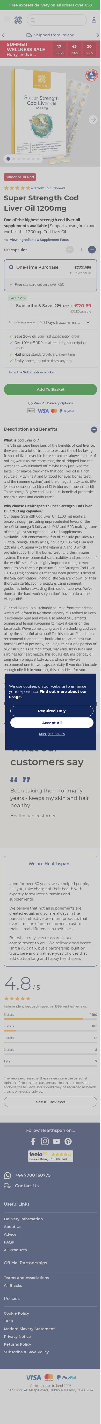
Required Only (50, 711)
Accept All (50, 723)
